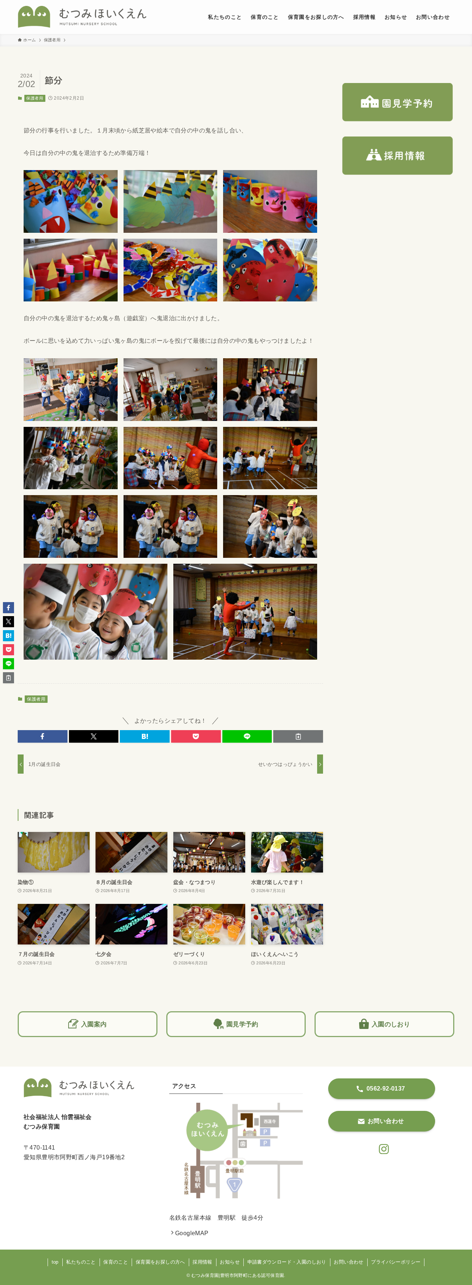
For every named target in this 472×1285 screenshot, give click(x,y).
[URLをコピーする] (298, 736)
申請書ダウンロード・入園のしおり (286, 1262)
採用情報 (202, 1262)
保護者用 (34, 98)
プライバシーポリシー (395, 1262)
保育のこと (115, 1262)
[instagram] (381, 1147)
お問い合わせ (348, 1262)
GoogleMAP (192, 1233)
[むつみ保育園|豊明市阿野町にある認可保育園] (82, 17)
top (55, 1262)
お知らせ (230, 1262)
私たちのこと (81, 1262)
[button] (42, 736)
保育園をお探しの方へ (160, 1262)
